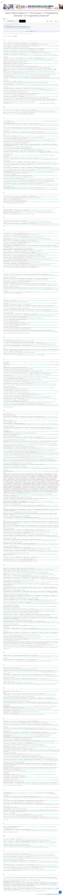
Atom (49, 21)
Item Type (36, 31)
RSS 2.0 (58, 21)
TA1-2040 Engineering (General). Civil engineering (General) (16, 28)
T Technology (6, 25)
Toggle (2, 2)
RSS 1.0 (53, 21)
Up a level (6, 18)
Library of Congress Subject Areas (10, 24)
